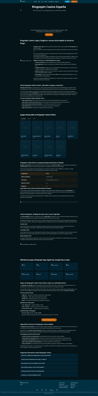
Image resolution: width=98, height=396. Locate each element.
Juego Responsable (74, 382)
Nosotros (56, 1)
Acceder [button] (67, 1)
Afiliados (72, 387)
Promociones (51, 1)
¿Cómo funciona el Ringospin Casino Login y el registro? (33, 359)
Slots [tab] (34, 118)
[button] (49, 19)
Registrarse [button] (74, 1)
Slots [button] (39, 1)
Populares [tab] (23, 118)
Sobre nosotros (62, 382)
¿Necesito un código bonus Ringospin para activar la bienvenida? (36, 355)
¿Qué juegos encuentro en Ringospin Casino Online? (33, 363)
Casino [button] (35, 1)
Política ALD (73, 384)
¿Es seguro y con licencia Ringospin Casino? (31, 375)
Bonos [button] (46, 1)
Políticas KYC (73, 385)
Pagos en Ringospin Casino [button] (49, 319)
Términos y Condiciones (63, 385)
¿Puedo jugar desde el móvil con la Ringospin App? (32, 371)
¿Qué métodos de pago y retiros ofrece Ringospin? (32, 367)
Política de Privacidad (63, 387)
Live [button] (42, 1)
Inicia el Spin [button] (49, 34)
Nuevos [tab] (29, 118)
